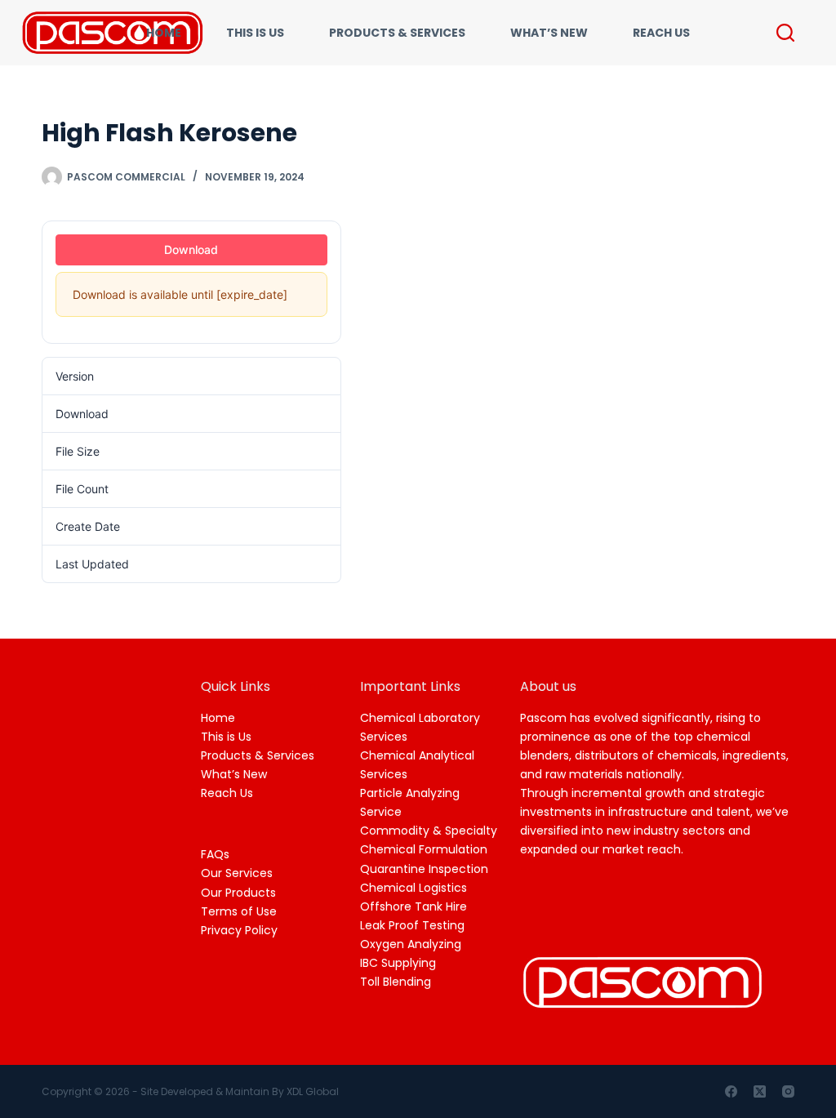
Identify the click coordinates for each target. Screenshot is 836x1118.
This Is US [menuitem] (255, 32)
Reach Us (227, 793)
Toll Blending (395, 981)
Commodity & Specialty (428, 830)
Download (191, 249)
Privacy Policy (239, 930)
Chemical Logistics (413, 888)
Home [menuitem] (163, 32)
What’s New (234, 774)
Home (218, 718)
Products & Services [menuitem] (397, 32)
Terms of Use (239, 911)
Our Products (238, 892)
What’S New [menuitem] (549, 32)
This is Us (226, 736)
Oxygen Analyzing (410, 944)
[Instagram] (788, 1091)
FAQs (215, 854)
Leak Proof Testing (412, 925)
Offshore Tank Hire (413, 906)
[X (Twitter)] (760, 1091)
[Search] (785, 33)
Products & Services (257, 755)
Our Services (237, 873)
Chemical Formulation (423, 849)
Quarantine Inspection (424, 869)
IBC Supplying (398, 963)
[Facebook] (731, 1091)
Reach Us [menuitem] (661, 32)
